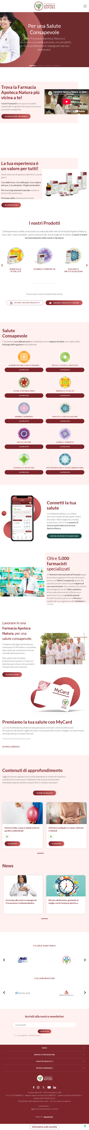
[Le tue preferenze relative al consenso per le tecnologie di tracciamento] (85, 1126)
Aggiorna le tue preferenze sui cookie (44, 1109)
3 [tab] (38, 283)
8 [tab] (52, 283)
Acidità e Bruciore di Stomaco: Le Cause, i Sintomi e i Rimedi (66, 829)
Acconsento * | (29, 1035)
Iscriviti (44, 1031)
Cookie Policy (44, 1106)
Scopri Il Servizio (11, 746)
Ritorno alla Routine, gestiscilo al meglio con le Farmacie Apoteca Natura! (36, 902)
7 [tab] (49, 283)
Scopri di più (24, 370)
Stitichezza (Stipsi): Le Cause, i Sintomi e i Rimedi (24, 829)
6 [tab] (46, 283)
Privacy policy (35, 1035)
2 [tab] (35, 283)
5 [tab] (44, 283)
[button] (32, 65)
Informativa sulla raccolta (44, 1127)
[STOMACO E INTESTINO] (9, 837)
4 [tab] (41, 283)
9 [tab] (55, 283)
